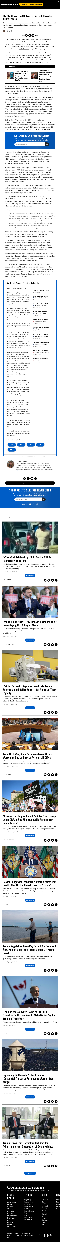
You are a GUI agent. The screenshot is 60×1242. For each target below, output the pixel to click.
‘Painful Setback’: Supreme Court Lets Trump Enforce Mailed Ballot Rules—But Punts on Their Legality (29, 689)
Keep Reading (30, 575)
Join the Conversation (30, 483)
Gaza (26, 1209)
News (7, 11)
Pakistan (37, 129)
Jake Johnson (6, 636)
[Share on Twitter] (26, 35)
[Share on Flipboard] (29, 35)
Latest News (11, 1202)
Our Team (44, 1203)
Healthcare (11, 1218)
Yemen (30, 129)
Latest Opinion (10, 1206)
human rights (21, 107)
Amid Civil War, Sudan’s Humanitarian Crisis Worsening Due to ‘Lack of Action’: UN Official (27, 755)
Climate (10, 1209)
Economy (10, 1211)
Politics (9, 1220)
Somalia (47, 129)
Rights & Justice (10, 1223)
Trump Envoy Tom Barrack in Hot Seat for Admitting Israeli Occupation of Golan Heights (28, 1144)
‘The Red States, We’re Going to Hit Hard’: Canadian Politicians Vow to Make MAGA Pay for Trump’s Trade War (29, 1015)
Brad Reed (5, 1025)
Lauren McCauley (9, 31)
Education (10, 1213)
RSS (57, 1209)
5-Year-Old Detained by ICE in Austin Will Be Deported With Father (27, 559)
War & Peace (11, 1227)
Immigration (28, 1202)
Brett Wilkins (6, 704)
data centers (10, 970)
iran (8, 904)
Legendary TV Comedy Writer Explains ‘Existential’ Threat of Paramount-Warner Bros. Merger (28, 1078)
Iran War (27, 1215)
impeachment (10, 839)
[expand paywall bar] (58, 1)
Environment (12, 1216)
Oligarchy (27, 1200)
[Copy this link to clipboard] (35, 478)
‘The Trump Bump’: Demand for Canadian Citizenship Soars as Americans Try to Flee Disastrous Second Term (45, 75)
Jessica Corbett (7, 766)
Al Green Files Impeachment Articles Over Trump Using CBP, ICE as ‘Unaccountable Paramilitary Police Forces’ (29, 819)
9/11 (49, 122)
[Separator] (36, 35)
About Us (45, 1200)
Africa (12, 62)
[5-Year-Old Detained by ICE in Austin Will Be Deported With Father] (30, 537)
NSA (13, 44)
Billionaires (28, 1217)
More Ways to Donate (44, 1218)
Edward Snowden (11, 55)
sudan (9, 774)
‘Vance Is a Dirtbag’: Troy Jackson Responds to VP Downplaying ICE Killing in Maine (30, 623)
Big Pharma (28, 1206)
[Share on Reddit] (32, 35)
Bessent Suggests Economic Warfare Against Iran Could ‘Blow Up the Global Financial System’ (29, 883)
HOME (3, 11)
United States (24, 49)
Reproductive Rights (29, 1212)
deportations (10, 579)
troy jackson (10, 644)
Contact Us (44, 1223)
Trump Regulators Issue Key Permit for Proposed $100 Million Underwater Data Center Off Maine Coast (29, 949)
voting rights (10, 712)
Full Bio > (18, 471)
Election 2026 (29, 1220)
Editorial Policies (45, 1207)
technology (44, 62)
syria (8, 1165)
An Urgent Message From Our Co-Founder (23, 283)
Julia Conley (6, 572)
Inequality (27, 1204)
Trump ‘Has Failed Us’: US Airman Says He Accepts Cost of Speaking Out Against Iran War (21, 75)
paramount (10, 1101)
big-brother (14, 11)
